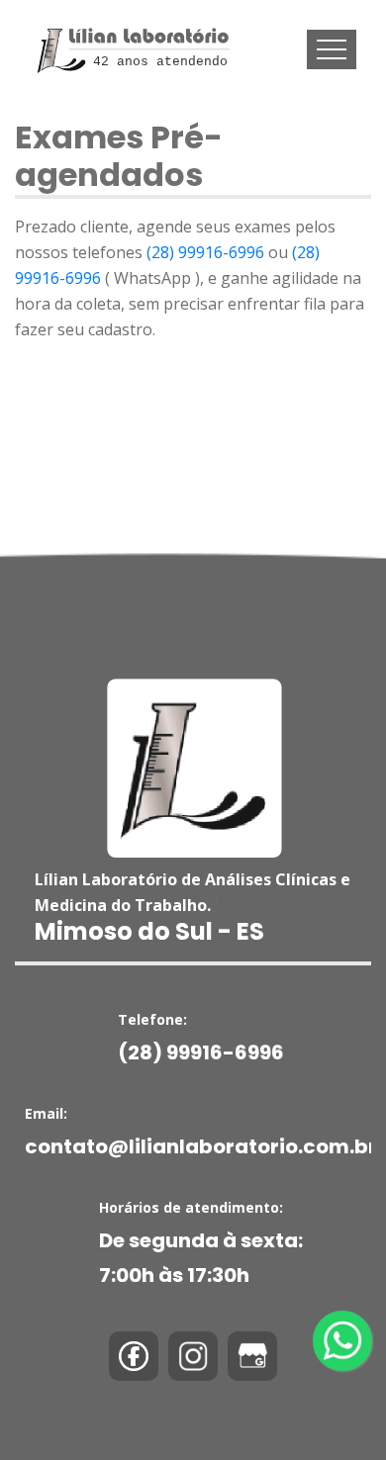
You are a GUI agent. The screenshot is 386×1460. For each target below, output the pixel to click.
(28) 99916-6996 (205, 252)
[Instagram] (193, 1356)
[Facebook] (133, 1356)
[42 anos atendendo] (130, 27)
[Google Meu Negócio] (252, 1356)
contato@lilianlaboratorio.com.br (201, 1146)
